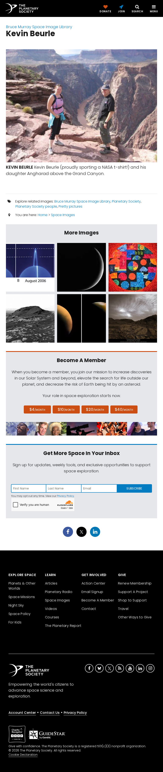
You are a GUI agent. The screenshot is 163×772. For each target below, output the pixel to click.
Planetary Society (126, 201)
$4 (37, 409)
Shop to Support (132, 600)
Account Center (22, 712)
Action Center (93, 583)
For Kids (14, 622)
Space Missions (21, 596)
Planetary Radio (58, 591)
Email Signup (92, 591)
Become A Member (98, 600)
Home (43, 214)
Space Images (63, 214)
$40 (124, 409)
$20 (95, 409)
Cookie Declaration (23, 755)
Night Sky (16, 605)
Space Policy (19, 613)
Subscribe (134, 488)
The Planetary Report (63, 625)
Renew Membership (135, 583)
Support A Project (133, 591)
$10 (66, 409)
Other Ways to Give (135, 617)
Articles (51, 583)
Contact (89, 608)
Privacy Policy (65, 496)
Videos (51, 608)
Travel (123, 608)
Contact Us (50, 712)
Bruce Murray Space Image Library (39, 26)
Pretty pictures (70, 206)
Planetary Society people (36, 206)
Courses (52, 617)
